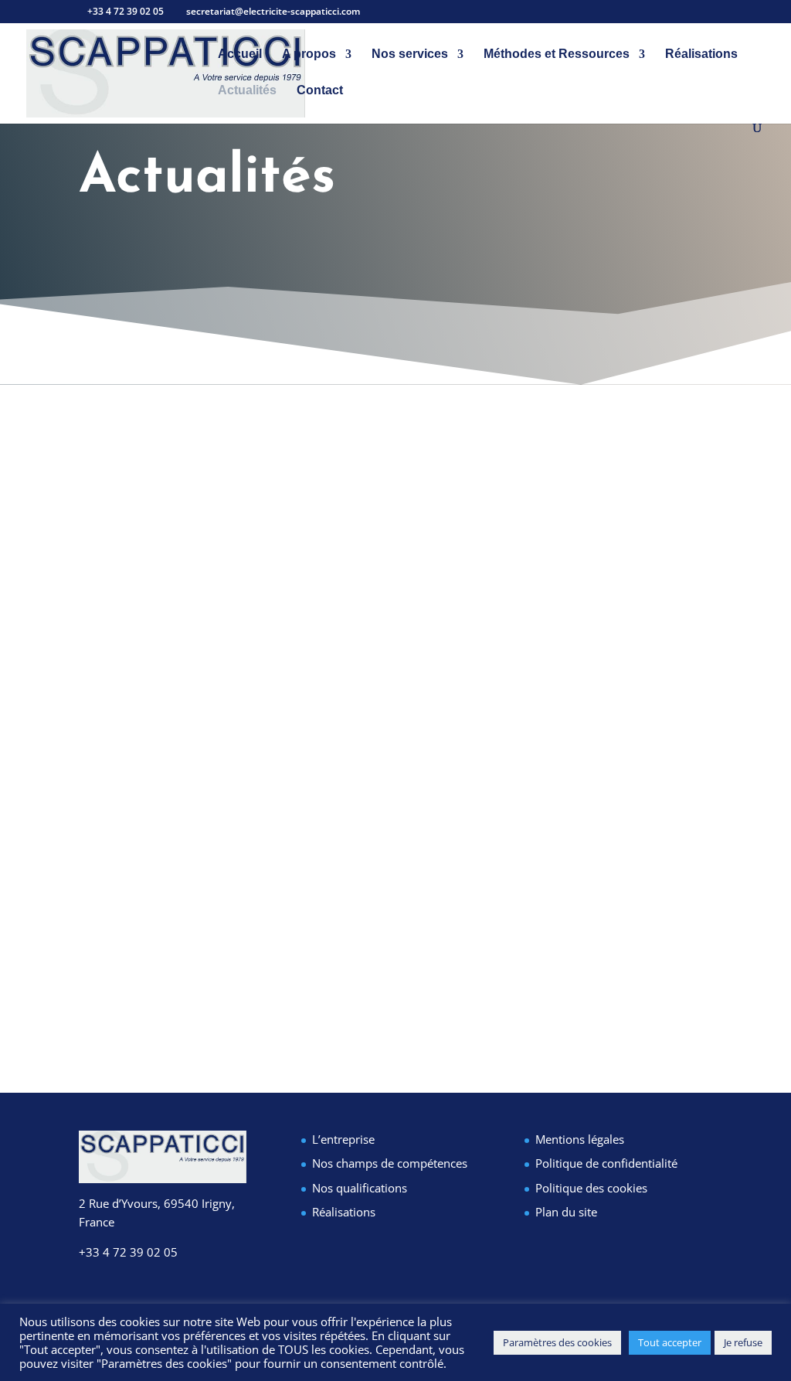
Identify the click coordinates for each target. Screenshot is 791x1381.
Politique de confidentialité (606, 1163)
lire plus (120, 987)
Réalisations (701, 54)
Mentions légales (579, 1139)
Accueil (240, 54)
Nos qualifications (359, 1188)
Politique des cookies (591, 1188)
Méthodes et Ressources (557, 54)
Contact (320, 91)
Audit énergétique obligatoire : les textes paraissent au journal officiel (370, 874)
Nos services (410, 54)
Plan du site (566, 1211)
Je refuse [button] (743, 1342)
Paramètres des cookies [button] (557, 1342)
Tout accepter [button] (669, 1342)
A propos (309, 54)
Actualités (247, 91)
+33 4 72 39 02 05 (128, 1252)
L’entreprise (343, 1139)
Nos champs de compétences (389, 1163)
